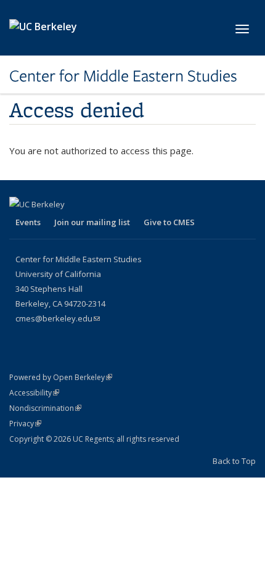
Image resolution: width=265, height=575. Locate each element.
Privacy (25, 423)
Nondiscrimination (45, 408)
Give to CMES (169, 222)
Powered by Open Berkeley (60, 377)
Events (28, 222)
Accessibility (34, 392)
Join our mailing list (92, 222)
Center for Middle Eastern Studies (123, 76)
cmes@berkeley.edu (57, 318)
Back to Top (234, 460)
